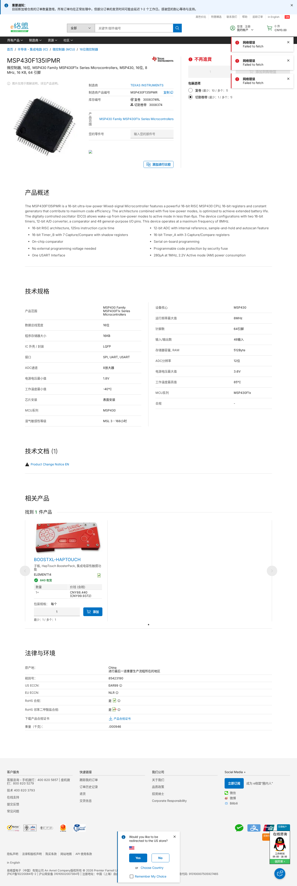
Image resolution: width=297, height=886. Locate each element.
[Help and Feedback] (279, 873)
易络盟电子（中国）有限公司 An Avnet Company (38, 870)
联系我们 (232, 16)
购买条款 (51, 854)
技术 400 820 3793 (21, 790)
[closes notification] (292, 5)
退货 (83, 794)
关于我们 (158, 780)
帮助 (244, 16)
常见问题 (13, 811)
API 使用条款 (83, 854)
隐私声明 (12, 854)
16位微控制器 (89, 49)
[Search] (177, 28)
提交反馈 (13, 804)
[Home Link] (19, 28)
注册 (247, 26)
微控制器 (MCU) (64, 49)
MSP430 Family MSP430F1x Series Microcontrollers (136, 119)
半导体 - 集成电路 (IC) (33, 49)
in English (273, 16)
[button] (15, 40)
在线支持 (13, 797)
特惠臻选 (216, 16)
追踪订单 (257, 16)
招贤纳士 (158, 794)
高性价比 (201, 16)
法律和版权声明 (32, 854)
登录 (240, 26)
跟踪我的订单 (89, 780)
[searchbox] (134, 28)
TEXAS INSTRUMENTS (147, 85)
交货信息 (86, 800)
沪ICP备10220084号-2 (21, 874)
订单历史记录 (89, 787)
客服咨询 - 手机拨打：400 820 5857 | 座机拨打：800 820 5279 (38, 781)
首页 (10, 49)
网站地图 (66, 854)
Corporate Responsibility (169, 800)
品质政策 (158, 787)
